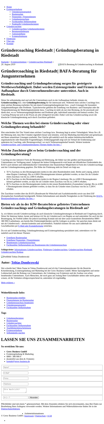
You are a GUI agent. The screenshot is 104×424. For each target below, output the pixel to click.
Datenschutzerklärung (10, 409)
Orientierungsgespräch (21, 12)
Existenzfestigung (19, 36)
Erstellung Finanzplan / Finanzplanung (23, 240)
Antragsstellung (18, 34)
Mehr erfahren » (8, 282)
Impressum (29, 416)
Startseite (5, 62)
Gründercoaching (13, 323)
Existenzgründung (19, 62)
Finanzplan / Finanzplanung (24, 17)
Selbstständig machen (15, 333)
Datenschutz (40, 416)
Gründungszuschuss (20, 19)
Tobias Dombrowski (25, 262)
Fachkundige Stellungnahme (24, 21)
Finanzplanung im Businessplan (20, 300)
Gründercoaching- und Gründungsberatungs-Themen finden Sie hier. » (31, 144)
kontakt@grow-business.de (18, 361)
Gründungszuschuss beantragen (20, 302)
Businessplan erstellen (15, 298)
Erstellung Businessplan (16, 237)
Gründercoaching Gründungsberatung (28, 29)
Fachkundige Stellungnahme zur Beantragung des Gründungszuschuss (36, 245)
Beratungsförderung (20, 31)
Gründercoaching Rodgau (12, 252)
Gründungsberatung (15, 318)
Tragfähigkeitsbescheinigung (18, 328)
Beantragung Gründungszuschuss (20, 242)
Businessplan (17, 14)
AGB (49, 416)
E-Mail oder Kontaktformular (30, 226)
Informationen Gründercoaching (28, 249)
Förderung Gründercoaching (55, 249)
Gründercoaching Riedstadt (40, 62)
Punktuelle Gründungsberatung (25, 24)
